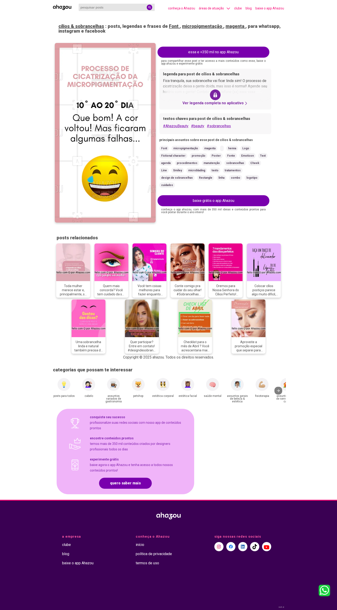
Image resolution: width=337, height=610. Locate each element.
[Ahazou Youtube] (266, 546)
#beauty (197, 126)
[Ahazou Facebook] (230, 546)
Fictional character (173, 155)
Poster (216, 155)
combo (235, 177)
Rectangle (205, 177)
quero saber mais (125, 483)
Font (174, 26)
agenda (166, 163)
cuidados (167, 185)
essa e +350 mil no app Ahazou (213, 52)
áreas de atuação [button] (211, 8)
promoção (198, 155)
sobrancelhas (235, 163)
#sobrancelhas (219, 126)
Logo (245, 148)
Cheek (254, 163)
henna (232, 148)
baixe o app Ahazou (269, 8)
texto (215, 170)
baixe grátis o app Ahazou (213, 200)
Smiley (177, 170)
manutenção (212, 163)
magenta (236, 26)
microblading (196, 170)
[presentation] (278, 391)
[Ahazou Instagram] (219, 546)
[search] (149, 7)
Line (164, 170)
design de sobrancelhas (177, 177)
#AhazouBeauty (175, 126)
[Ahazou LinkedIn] (242, 546)
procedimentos (187, 163)
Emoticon (247, 155)
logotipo (251, 177)
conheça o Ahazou (181, 8)
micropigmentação (202, 26)
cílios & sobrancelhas (81, 26)
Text (263, 155)
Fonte (231, 155)
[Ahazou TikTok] (254, 546)
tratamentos (233, 170)
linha (221, 177)
